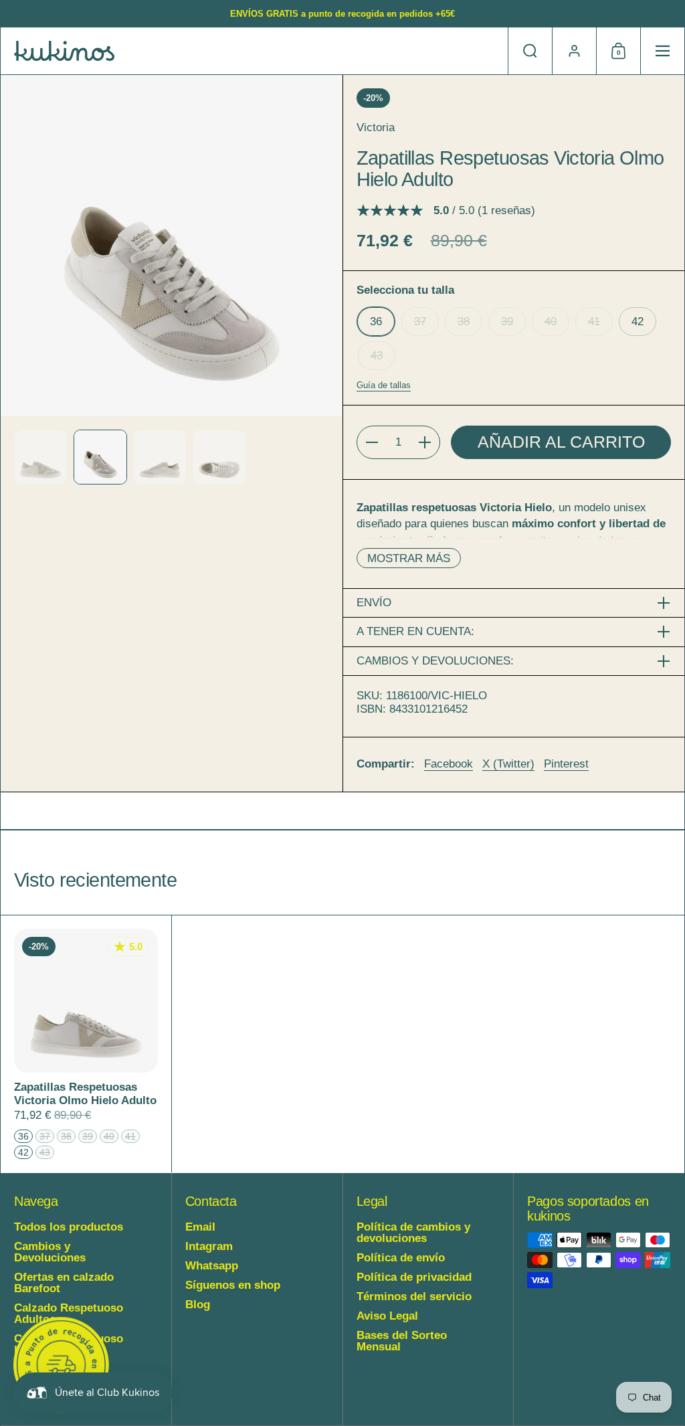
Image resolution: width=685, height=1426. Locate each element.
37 (420, 321)
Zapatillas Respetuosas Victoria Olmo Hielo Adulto (86, 1043)
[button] (530, 50)
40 (551, 321)
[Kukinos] (64, 51)
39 (507, 321)
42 (637, 321)
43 (377, 355)
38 (464, 321)
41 (594, 321)
